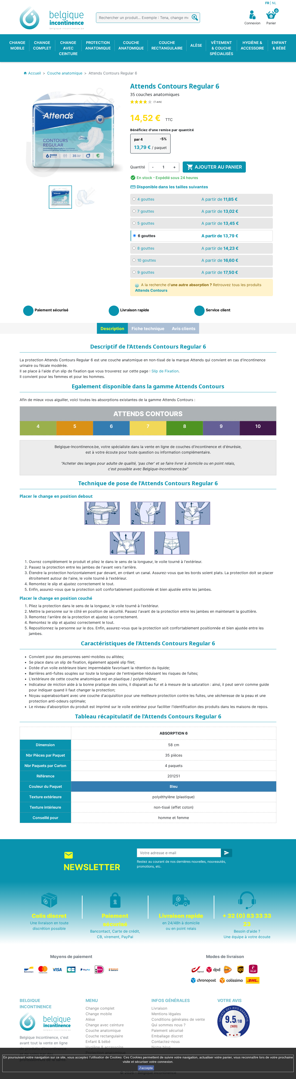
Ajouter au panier (214, 167)
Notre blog (160, 1047)
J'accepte (146, 1068)
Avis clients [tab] (183, 328)
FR (267, 3)
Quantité (137, 167)
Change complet (100, 1008)
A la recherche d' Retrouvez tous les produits (198, 287)
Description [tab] (112, 328)
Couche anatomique (103, 1030)
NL (274, 3)
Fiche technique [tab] (148, 328)
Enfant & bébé (98, 1041)
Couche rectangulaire (104, 1036)
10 (258, 426)
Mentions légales (166, 1013)
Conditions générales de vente (178, 1019)
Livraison (159, 1008)
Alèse (90, 1019)
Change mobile (99, 1013)
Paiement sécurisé (167, 1030)
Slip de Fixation (165, 371)
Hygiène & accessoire (104, 1047)
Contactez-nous (165, 1041)
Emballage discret (167, 1036)
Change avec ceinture (105, 1025)
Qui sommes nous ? (168, 1025)
